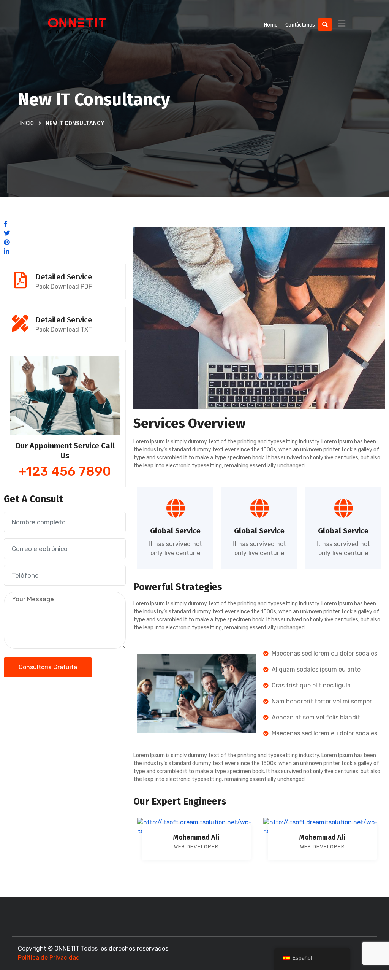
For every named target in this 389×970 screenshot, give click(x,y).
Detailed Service (63, 276)
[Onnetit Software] (77, 25)
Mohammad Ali (196, 837)
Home (271, 25)
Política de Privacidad (49, 957)
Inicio (27, 123)
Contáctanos (300, 25)
